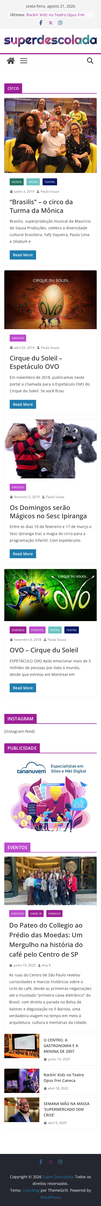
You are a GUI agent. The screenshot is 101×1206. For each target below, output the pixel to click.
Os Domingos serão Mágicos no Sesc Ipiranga (48, 511)
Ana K (46, 965)
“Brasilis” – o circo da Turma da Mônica (41, 205)
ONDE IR (35, 913)
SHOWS (33, 182)
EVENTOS (18, 338)
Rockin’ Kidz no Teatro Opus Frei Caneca (64, 1077)
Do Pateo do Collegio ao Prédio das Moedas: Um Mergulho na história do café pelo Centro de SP (46, 940)
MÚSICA (17, 182)
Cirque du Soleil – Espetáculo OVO (36, 362)
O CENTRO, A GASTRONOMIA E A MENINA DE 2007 (61, 1045)
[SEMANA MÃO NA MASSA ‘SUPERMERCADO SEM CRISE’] (21, 1113)
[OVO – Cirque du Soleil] (50, 595)
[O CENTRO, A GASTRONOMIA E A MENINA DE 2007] (21, 1049)
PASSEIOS (54, 913)
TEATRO (50, 182)
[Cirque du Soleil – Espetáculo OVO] (50, 299)
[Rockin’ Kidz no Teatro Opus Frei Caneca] (21, 1082)
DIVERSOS (18, 630)
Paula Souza (50, 191)
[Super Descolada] (10, 60)
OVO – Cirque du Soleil (44, 649)
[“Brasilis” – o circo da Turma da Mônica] (50, 135)
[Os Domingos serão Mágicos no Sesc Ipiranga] (50, 449)
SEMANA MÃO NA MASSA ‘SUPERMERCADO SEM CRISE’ (66, 1109)
